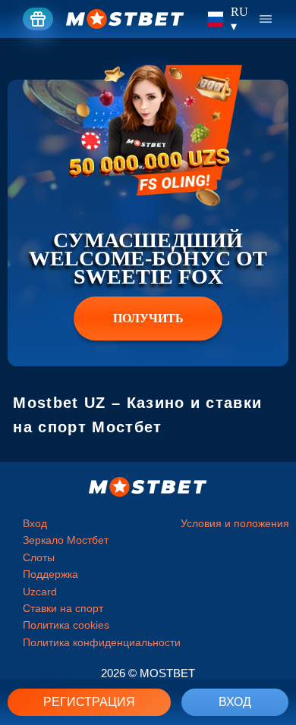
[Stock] (38, 19)
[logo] (125, 19)
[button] (273, 660)
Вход (235, 701)
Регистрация (89, 701)
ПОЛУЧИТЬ (148, 318)
